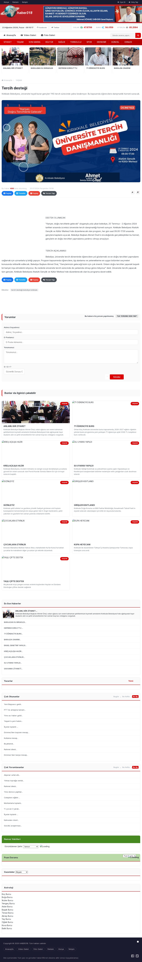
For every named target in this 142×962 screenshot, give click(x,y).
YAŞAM (20, 42)
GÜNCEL (115, 42)
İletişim (25, 2)
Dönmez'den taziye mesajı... (16, 755)
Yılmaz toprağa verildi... (14, 780)
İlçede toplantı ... (11, 727)
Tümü (130, 681)
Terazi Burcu (7, 913)
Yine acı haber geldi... (13, 715)
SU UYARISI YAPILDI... (13, 663)
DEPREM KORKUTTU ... (13, 628)
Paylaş (8, 193)
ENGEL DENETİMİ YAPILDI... (15, 645)
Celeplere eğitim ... (12, 797)
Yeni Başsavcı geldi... (13, 704)
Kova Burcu (7, 925)
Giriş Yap (134, 2)
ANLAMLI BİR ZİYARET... (26, 611)
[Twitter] (137, 956)
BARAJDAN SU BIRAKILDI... (15, 622)
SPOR (89, 42)
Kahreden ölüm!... (11, 820)
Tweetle (21, 193)
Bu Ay (135, 696)
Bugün (116, 696)
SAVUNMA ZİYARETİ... (13, 669)
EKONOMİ (101, 42)
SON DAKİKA (34, 42)
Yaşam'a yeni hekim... (13, 721)
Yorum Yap (50, 193)
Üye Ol (122, 2)
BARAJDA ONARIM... (12, 639)
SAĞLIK (61, 42)
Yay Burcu (6, 919)
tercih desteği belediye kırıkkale (24, 290)
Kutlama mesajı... (11, 738)
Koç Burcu (6, 894)
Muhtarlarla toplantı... (13, 803)
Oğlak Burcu (7, 922)
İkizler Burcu (7, 900)
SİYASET (8, 42)
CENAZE (128, 42)
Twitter (56, 27)
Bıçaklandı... (9, 744)
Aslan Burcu (7, 906)
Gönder (116, 377)
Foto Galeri (49, 35)
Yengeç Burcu (8, 903)
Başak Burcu (7, 910)
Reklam (15, 2)
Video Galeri (29, 35)
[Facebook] (132, 956)
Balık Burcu (7, 928)
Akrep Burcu (7, 916)
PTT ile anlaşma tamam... (15, 710)
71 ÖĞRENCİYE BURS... (13, 634)
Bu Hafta (126, 696)
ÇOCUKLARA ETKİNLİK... (14, 657)
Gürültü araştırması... (13, 826)
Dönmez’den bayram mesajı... (16, 732)
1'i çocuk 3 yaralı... (12, 809)
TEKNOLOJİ (75, 42)
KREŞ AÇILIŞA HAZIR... (13, 651)
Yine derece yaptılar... (13, 792)
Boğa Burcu (7, 897)
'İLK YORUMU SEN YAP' (127, 316)
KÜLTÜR (49, 42)
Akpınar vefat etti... (12, 775)
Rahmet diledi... (10, 749)
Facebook (43, 27)
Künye (6, 2)
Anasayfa (11, 35)
